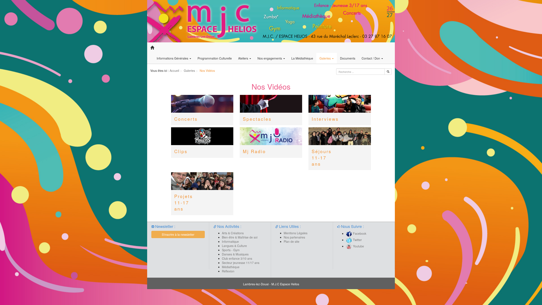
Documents (347, 58)
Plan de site (291, 241)
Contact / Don (371, 58)
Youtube (358, 246)
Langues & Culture (234, 246)
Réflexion (228, 271)
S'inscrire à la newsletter (178, 234)
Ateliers (243, 58)
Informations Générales (173, 58)
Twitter (357, 240)
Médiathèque (230, 267)
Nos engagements (270, 58)
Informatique (230, 241)
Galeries (325, 58)
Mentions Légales (295, 233)
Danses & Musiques (235, 254)
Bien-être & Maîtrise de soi (239, 237)
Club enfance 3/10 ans (237, 258)
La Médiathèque (302, 58)
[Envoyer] (388, 71)
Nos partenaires (294, 237)
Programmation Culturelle (215, 58)
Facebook (359, 233)
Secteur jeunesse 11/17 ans (240, 263)
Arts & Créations (233, 233)
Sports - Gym (231, 250)
